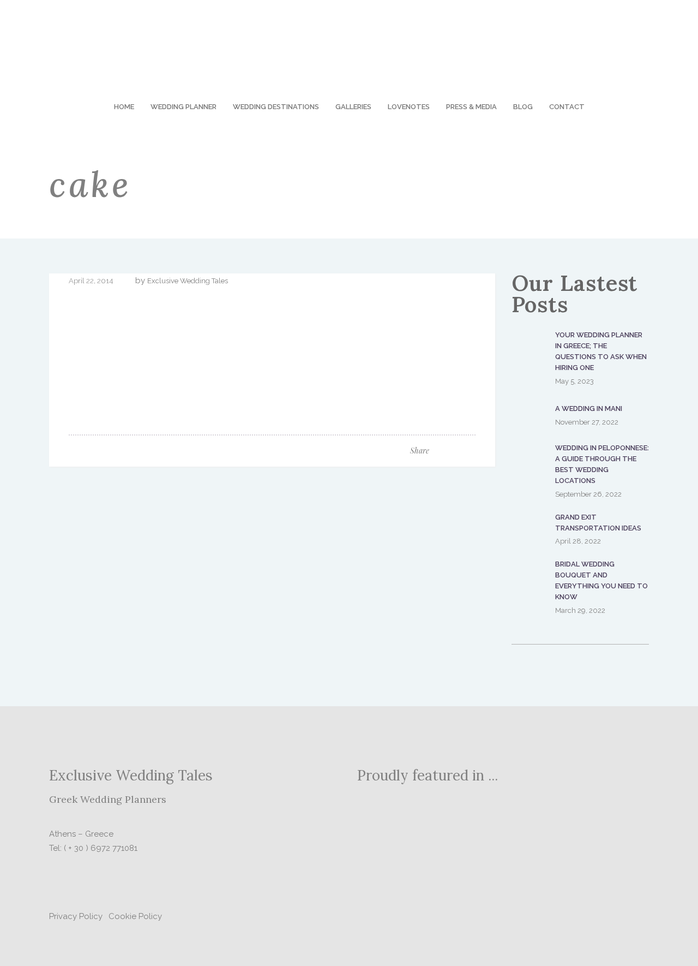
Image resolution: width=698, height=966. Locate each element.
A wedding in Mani (588, 408)
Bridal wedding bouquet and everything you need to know (601, 580)
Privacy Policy (76, 916)
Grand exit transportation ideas (598, 522)
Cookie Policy (135, 916)
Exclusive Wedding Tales (187, 281)
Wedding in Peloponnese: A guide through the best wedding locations (602, 464)
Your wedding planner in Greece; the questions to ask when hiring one (601, 351)
